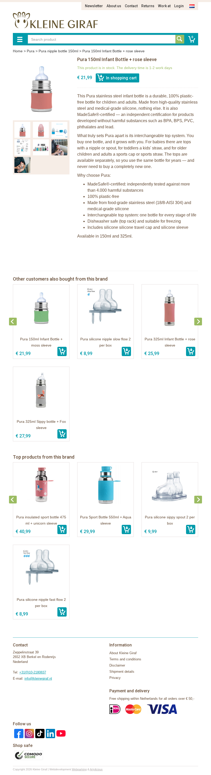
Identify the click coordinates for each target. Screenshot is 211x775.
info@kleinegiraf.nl (38, 678)
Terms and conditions (125, 659)
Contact (131, 6)
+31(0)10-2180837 (32, 672)
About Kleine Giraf (123, 653)
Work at (164, 6)
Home (18, 51)
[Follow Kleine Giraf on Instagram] (28, 733)
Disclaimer (117, 665)
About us (114, 6)
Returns (147, 6)
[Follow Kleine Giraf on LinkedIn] (50, 733)
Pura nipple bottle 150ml (58, 51)
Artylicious (96, 769)
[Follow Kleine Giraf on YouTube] (60, 733)
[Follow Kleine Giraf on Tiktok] (39, 733)
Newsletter (94, 6)
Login (179, 6)
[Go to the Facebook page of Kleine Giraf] (18, 733)
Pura (30, 51)
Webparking (79, 769)
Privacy (115, 678)
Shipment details (121, 671)
